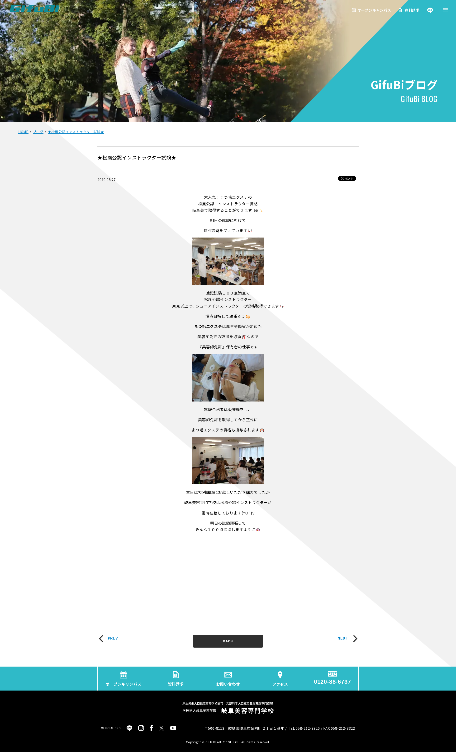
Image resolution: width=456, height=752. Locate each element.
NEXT (342, 638)
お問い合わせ (228, 684)
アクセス (280, 684)
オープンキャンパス (374, 10)
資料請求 (412, 10)
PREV (113, 638)
